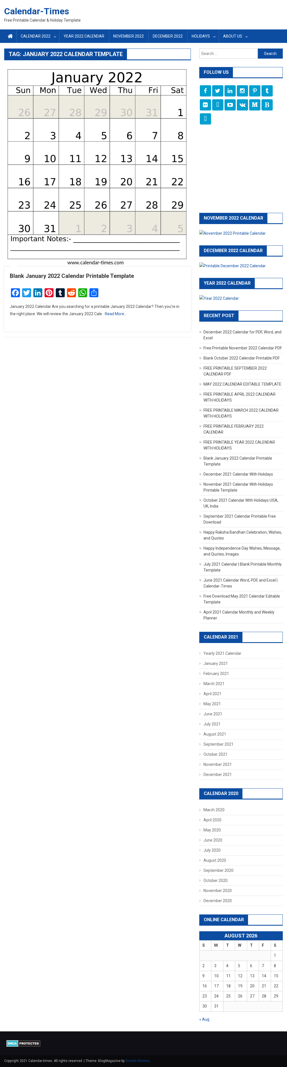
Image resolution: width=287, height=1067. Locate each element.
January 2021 (215, 663)
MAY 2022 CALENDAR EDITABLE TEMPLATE (242, 384)
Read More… (116, 314)
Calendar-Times (36, 11)
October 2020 (215, 880)
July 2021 (212, 724)
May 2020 (212, 830)
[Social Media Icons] (205, 90)
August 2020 (214, 860)
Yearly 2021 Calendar (222, 653)
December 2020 (217, 900)
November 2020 (217, 890)
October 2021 (215, 754)
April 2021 (212, 694)
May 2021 (212, 704)
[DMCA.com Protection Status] (23, 1043)
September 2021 (218, 744)
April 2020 (212, 820)
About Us (232, 36)
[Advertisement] (241, 169)
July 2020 (212, 850)
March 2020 (213, 810)
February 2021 (216, 673)
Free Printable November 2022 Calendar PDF (242, 348)
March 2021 (213, 683)
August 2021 (214, 734)
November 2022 (128, 36)
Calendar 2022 (35, 36)
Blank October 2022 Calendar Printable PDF (241, 358)
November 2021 (217, 764)
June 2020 (212, 840)
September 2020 (218, 870)
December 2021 (217, 774)
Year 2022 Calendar (84, 36)
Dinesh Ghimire (137, 1061)
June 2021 (212, 714)
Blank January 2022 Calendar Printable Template (72, 276)
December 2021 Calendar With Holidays (238, 474)
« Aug (204, 1019)
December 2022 (168, 36)
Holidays (201, 36)
